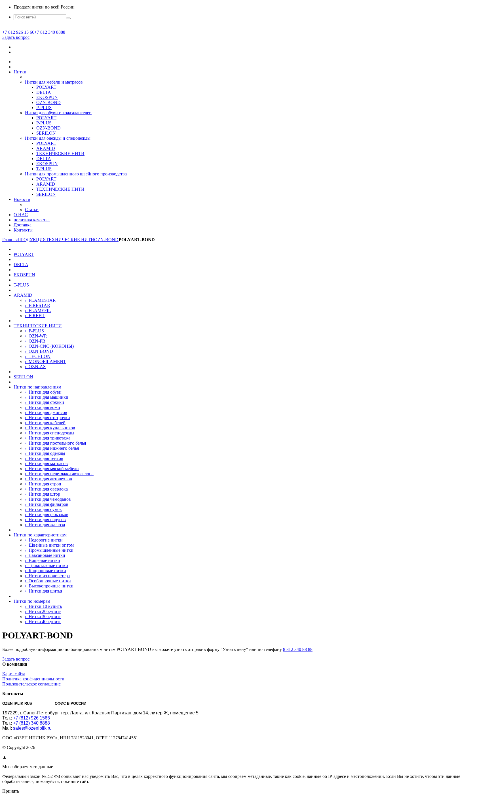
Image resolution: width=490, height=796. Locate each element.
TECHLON (37, 356)
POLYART (46, 87)
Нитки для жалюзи (45, 524)
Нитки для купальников (50, 427)
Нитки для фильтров (46, 504)
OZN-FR (35, 341)
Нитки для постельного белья (55, 443)
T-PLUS (44, 168)
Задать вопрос (15, 37)
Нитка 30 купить (43, 616)
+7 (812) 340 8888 (31, 723)
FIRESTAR (37, 305)
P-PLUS (44, 107)
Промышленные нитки (49, 550)
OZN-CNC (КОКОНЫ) (49, 346)
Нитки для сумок (43, 509)
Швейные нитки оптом (49, 545)
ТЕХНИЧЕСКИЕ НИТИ (60, 153)
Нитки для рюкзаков (46, 514)
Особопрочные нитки (48, 580)
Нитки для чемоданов (48, 499)
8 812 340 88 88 (297, 649)
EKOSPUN (47, 97)
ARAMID (45, 148)
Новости (22, 199)
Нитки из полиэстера (47, 575)
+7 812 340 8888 (49, 32)
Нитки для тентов (44, 458)
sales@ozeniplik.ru (32, 728)
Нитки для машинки (46, 397)
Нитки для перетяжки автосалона (59, 473)
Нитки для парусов (45, 519)
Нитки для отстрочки (47, 417)
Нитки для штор (42, 494)
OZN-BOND (48, 102)
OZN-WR (36, 336)
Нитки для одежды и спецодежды (57, 138)
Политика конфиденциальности (33, 678)
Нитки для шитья (43, 591)
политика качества (32, 219)
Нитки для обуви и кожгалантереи (58, 112)
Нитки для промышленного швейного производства (76, 173)
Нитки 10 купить (43, 606)
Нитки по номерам (32, 601)
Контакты (23, 230)
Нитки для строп (43, 483)
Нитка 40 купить (43, 621)
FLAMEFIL (38, 310)
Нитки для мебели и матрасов (54, 82)
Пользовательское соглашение (31, 684)
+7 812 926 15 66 (18, 32)
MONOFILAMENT (45, 361)
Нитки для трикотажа (47, 438)
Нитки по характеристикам (40, 534)
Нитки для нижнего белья (52, 448)
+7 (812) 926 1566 (31, 718)
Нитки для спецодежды (49, 432)
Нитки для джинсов (46, 412)
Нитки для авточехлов (48, 478)
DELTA (43, 92)
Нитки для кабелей (45, 422)
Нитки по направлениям (37, 387)
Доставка (22, 224)
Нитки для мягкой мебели (52, 468)
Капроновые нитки (45, 570)
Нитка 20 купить (43, 611)
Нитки (20, 71)
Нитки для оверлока (46, 489)
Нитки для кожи (42, 407)
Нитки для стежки (44, 402)
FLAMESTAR (40, 300)
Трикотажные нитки (46, 565)
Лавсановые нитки (45, 555)
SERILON (46, 133)
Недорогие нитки (44, 540)
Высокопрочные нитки (49, 585)
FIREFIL (35, 315)
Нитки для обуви (43, 392)
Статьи (32, 209)
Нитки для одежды (45, 453)
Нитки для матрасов (46, 463)
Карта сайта (13, 673)
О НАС (21, 214)
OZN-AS (35, 366)
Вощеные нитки (42, 560)
